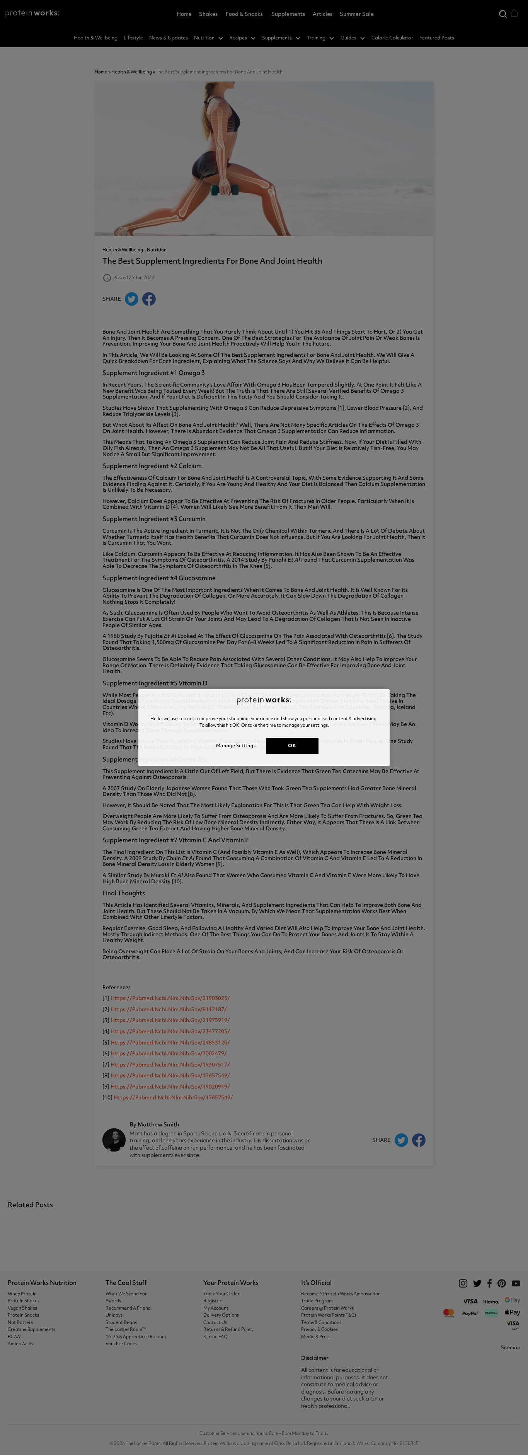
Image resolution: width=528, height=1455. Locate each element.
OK (292, 745)
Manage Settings (235, 746)
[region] (264, 727)
